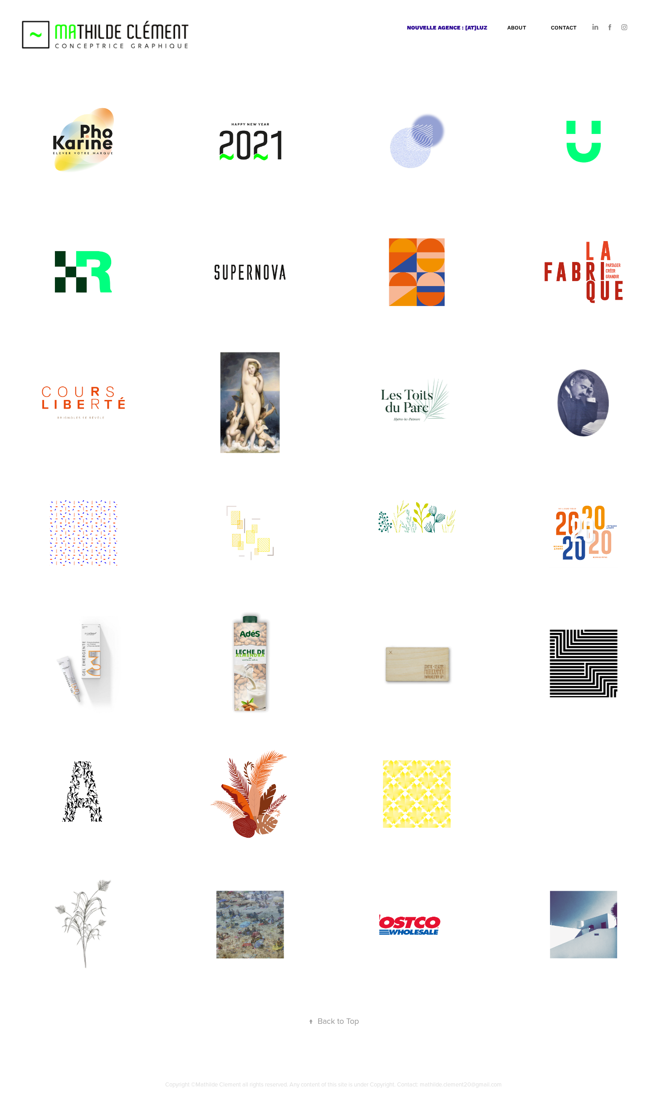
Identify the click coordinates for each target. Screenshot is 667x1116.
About (516, 27)
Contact (564, 27)
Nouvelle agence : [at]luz (447, 27)
